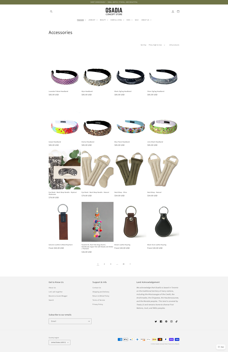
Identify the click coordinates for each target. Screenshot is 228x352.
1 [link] (97, 264)
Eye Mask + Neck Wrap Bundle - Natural (95, 192)
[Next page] (130, 264)
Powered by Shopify (173, 344)
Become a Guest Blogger (58, 296)
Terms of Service (99, 300)
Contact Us (97, 288)
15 (123, 264)
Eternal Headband (88, 142)
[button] (51, 11)
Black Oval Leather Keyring (156, 245)
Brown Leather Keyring (122, 245)
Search (51, 300)
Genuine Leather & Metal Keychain (61, 245)
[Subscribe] (88, 321)
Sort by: (143, 45)
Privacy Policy (98, 304)
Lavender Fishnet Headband (58, 91)
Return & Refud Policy (101, 296)
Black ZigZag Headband (122, 91)
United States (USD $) (58, 342)
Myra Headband (87, 91)
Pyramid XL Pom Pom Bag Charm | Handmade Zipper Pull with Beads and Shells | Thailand (97, 247)
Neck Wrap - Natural (154, 192)
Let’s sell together (56, 292)
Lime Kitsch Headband (155, 142)
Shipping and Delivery (101, 292)
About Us (52, 288)
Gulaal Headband (55, 142)
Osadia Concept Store (161, 344)
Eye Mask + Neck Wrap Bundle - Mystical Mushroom (63, 193)
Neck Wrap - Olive (120, 192)
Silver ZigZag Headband (155, 91)
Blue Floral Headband (122, 142)
